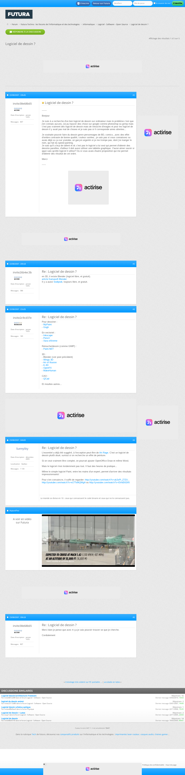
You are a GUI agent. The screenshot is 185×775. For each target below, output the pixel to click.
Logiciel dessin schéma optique (15, 707)
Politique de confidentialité (153, 765)
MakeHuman (49, 370)
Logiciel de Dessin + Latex (13, 712)
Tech (34, 734)
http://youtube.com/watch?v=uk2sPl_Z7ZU (106, 479)
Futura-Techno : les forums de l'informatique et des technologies (50, 24)
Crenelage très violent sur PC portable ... (83, 682)
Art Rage (103, 452)
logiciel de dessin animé (12, 701)
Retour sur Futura (101, 3)
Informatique (89, 24)
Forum (15, 24)
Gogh (46, 327)
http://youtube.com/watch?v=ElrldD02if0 (109, 482)
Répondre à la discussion (25, 32)
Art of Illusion (50, 362)
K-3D (45, 365)
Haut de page (171, 765)
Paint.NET (48, 349)
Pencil (46, 338)
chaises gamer (161, 734)
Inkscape (48, 335)
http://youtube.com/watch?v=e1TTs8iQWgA (63, 482)
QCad (46, 378)
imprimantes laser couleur (127, 734)
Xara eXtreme (50, 340)
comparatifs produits (69, 734)
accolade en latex (112, 682)
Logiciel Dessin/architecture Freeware (18, 695)
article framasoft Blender (54, 279)
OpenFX (47, 368)
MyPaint (47, 324)
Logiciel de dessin (9, 718)
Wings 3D (48, 359)
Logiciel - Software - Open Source (113, 24)
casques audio (147, 734)
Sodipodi (58, 282)
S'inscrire (83, 3)
